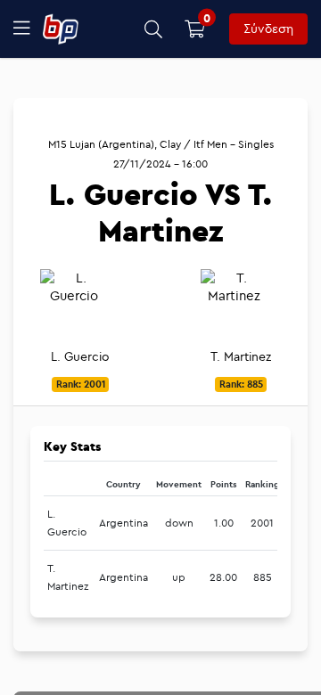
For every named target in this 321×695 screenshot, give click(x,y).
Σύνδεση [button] (268, 28)
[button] (154, 29)
